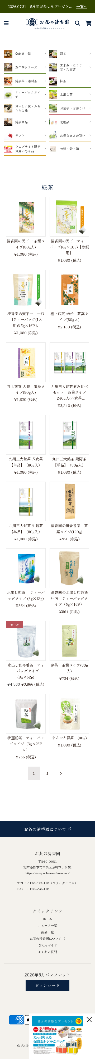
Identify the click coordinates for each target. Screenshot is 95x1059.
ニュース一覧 (47, 925)
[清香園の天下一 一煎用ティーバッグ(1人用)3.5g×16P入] (25, 289)
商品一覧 (47, 932)
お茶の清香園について (45, 938)
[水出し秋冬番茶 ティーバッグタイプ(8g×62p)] (25, 640)
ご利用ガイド (47, 945)
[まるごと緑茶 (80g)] (69, 713)
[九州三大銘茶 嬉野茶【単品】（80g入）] (69, 434)
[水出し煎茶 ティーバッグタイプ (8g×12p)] (25, 568)
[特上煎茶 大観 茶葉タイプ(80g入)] (25, 362)
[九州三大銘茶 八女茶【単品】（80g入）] (25, 434)
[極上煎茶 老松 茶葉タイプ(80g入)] (69, 289)
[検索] (77, 23)
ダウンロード (47, 985)
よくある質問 (47, 951)
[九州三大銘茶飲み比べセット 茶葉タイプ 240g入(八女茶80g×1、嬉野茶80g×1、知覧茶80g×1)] (69, 362)
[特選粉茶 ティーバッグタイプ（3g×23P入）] (25, 713)
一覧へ (81, 6)
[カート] (88, 23)
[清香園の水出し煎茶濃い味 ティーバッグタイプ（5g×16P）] (69, 568)
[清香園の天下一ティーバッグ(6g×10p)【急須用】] (69, 216)
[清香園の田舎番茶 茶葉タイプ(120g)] (69, 501)
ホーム (47, 918)
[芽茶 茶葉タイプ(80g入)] (69, 640)
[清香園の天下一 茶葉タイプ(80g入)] (25, 216)
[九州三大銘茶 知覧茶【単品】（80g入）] (25, 501)
